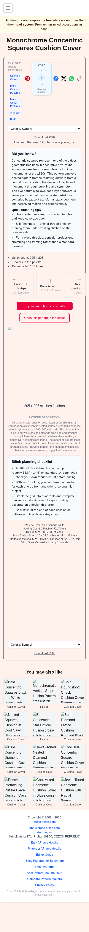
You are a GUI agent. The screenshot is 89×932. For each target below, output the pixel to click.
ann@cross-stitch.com (44, 827)
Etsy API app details (44, 842)
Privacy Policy (44, 885)
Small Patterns (44, 866)
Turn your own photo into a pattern (44, 306)
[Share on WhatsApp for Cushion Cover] (71, 78)
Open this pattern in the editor (44, 317)
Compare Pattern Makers (44, 879)
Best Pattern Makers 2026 (44, 872)
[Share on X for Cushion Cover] (63, 78)
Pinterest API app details (44, 848)
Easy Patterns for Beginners (44, 860)
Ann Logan (44, 832)
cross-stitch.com (44, 821)
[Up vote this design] (41, 70)
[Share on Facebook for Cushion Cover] (55, 78)
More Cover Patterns (15, 103)
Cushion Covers (15, 77)
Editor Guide (44, 854)
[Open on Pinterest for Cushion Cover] (27, 78)
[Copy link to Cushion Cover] (79, 78)
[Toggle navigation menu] (8, 8)
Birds (13, 119)
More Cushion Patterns (15, 89)
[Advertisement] (44, 592)
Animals (15, 112)
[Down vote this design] (41, 84)
